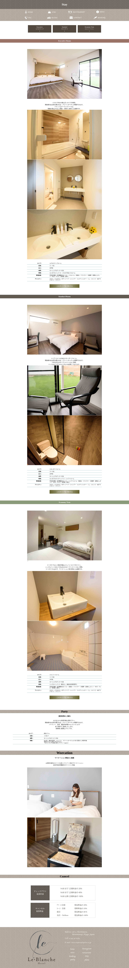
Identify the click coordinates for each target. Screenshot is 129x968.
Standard (64, 28)
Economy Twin (89, 28)
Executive (40, 28)
